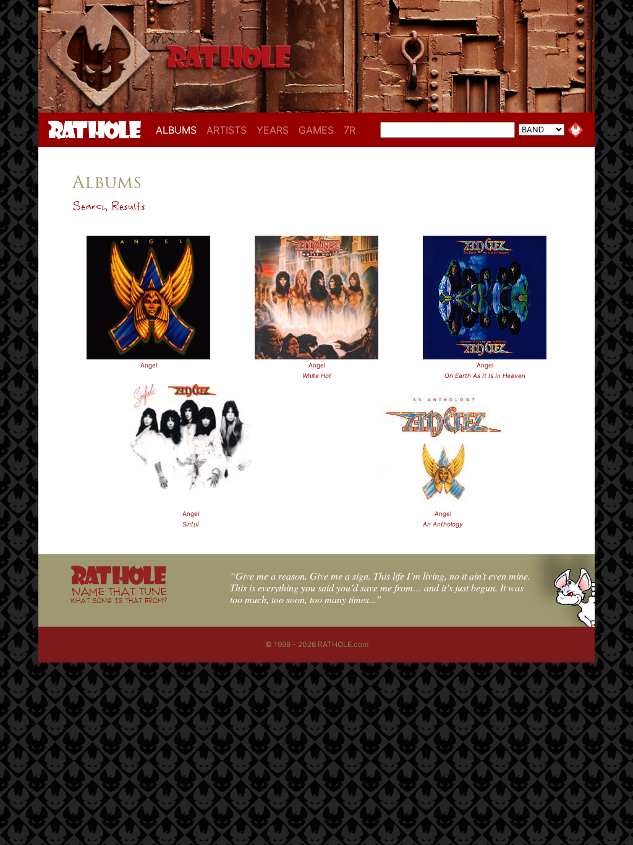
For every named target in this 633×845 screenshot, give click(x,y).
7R (349, 130)
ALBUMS (179, 129)
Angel (148, 365)
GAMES (316, 130)
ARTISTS (226, 130)
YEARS (273, 130)
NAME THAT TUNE (118, 595)
